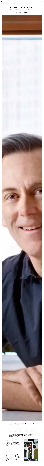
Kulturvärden (3, 3)
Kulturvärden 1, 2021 (9, 3)
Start (1, 3)
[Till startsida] (2, 2)
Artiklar (6, 3)
